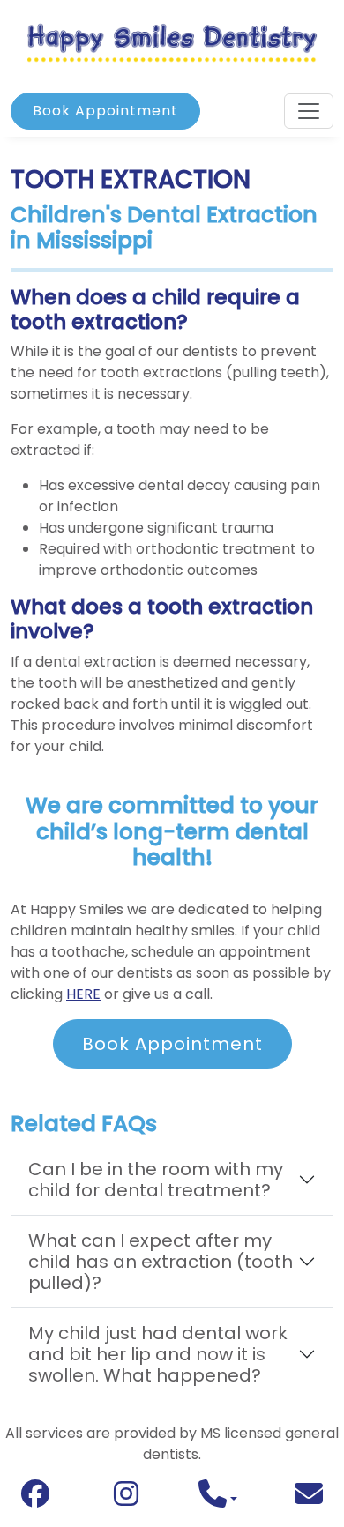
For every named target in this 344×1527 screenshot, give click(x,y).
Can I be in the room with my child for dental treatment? (155, 1180)
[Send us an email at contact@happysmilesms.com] (309, 1499)
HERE (83, 994)
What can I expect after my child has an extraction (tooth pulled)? (160, 1261)
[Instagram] (126, 1498)
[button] (217, 1499)
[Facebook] (35, 1498)
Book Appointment (105, 111)
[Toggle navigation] (308, 111)
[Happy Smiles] (172, 42)
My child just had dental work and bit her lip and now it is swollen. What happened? (158, 1354)
